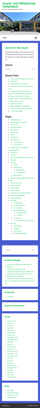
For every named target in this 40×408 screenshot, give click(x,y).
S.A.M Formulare (15, 185)
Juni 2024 (10, 326)
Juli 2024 (10, 323)
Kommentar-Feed (13, 395)
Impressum (14, 152)
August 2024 (11, 321)
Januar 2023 (11, 349)
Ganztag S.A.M (15, 140)
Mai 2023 (10, 344)
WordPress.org (11, 397)
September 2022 (12, 356)
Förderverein (18, 218)
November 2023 (12, 337)
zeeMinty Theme (33, 405)
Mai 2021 (10, 372)
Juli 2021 (10, 370)
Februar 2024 (11, 333)
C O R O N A (14, 125)
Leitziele (19, 215)
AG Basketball (18, 203)
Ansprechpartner (22, 213)
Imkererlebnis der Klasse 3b (19, 84)
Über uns (13, 223)
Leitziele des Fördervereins (25, 220)
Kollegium (17, 228)
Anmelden (10, 390)
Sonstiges (13, 200)
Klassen (13, 162)
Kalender (13, 160)
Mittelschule (18, 175)
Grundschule (18, 167)
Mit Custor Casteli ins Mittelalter (21, 109)
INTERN (13, 155)
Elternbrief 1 (14, 137)
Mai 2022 (10, 363)
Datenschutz (14, 130)
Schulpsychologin (16, 198)
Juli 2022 (10, 358)
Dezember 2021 (12, 368)
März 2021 (10, 375)
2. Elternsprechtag (16, 111)
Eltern (12, 135)
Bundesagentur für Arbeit (18, 122)
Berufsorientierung (20, 210)
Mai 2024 (10, 328)
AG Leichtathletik (19, 205)
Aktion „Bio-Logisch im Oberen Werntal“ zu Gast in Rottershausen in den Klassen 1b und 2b (20, 98)
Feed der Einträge (13, 393)
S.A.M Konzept (18, 142)
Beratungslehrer (15, 120)
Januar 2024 (11, 335)
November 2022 (12, 354)
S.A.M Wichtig (14, 188)
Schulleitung (18, 231)
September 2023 (12, 340)
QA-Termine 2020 (16, 183)
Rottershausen (21, 172)
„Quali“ (16, 165)
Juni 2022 (10, 361)
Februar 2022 (11, 365)
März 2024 (10, 330)
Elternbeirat (17, 226)
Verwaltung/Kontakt (20, 233)
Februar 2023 (11, 347)
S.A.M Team (17, 145)
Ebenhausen (20, 170)
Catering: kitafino (16, 127)
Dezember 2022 (12, 351)
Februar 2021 (11, 377)
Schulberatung (15, 190)
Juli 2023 (10, 342)
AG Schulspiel (18, 208)
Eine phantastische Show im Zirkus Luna (20, 271)
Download (13, 132)
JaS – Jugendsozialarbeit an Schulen (22, 157)
